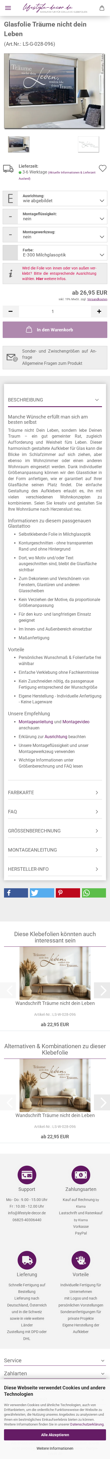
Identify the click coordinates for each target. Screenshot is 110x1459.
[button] (11, 312)
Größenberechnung (34, 831)
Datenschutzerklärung (87, 1424)
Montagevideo (75, 721)
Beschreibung (25, 400)
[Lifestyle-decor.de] (55, 8)
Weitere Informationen (55, 1448)
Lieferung (27, 1274)
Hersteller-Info (28, 869)
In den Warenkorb (55, 329)
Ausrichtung (56, 736)
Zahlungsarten (80, 1189)
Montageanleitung (36, 721)
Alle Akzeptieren (55, 1435)
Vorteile (81, 1274)
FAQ (12, 811)
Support (26, 1189)
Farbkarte (21, 792)
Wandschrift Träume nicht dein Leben (55, 1003)
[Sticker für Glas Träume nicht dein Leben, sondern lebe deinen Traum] (55, 91)
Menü (8, 8)
